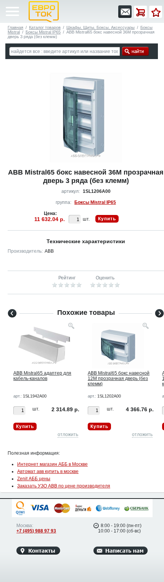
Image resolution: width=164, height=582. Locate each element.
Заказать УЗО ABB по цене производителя (63, 486)
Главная (15, 27)
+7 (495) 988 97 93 (36, 531)
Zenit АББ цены (33, 478)
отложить (68, 434)
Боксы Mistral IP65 (43, 32)
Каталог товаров (45, 27)
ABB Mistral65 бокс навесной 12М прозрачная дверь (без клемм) (119, 378)
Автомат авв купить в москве (48, 471)
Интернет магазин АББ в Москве (52, 464)
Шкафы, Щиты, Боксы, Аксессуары (100, 27)
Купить (107, 218)
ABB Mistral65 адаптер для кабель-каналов (42, 375)
